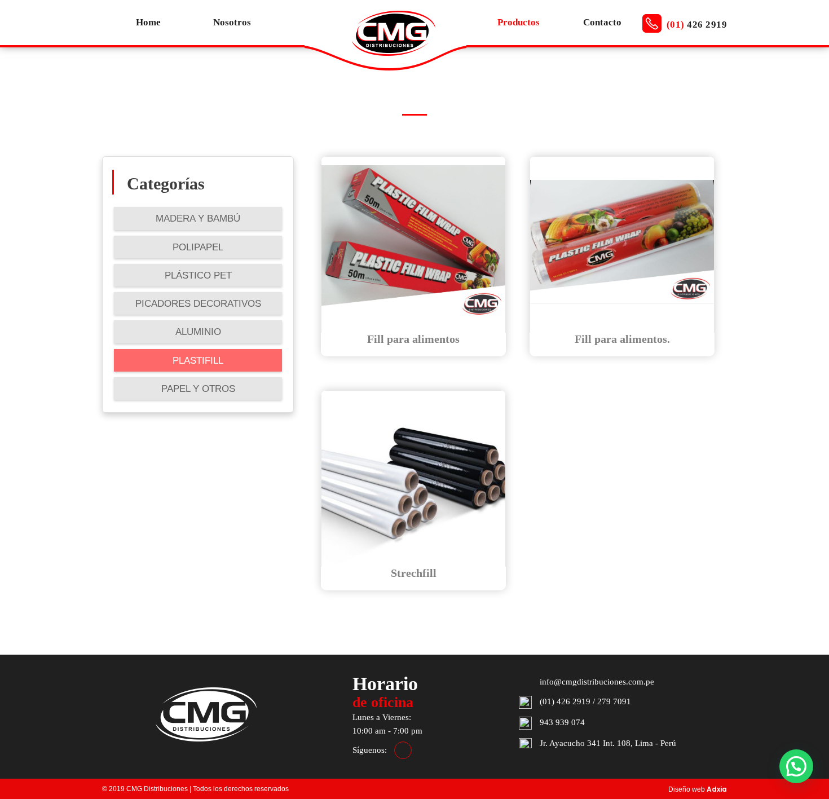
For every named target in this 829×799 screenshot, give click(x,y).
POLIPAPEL (198, 247)
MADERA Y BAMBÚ (198, 218)
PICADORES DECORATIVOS (198, 303)
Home (148, 22)
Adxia (717, 789)
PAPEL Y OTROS (198, 388)
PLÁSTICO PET (198, 275)
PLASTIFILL (198, 360)
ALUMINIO (198, 331)
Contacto (602, 22)
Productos (518, 22)
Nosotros (232, 22)
